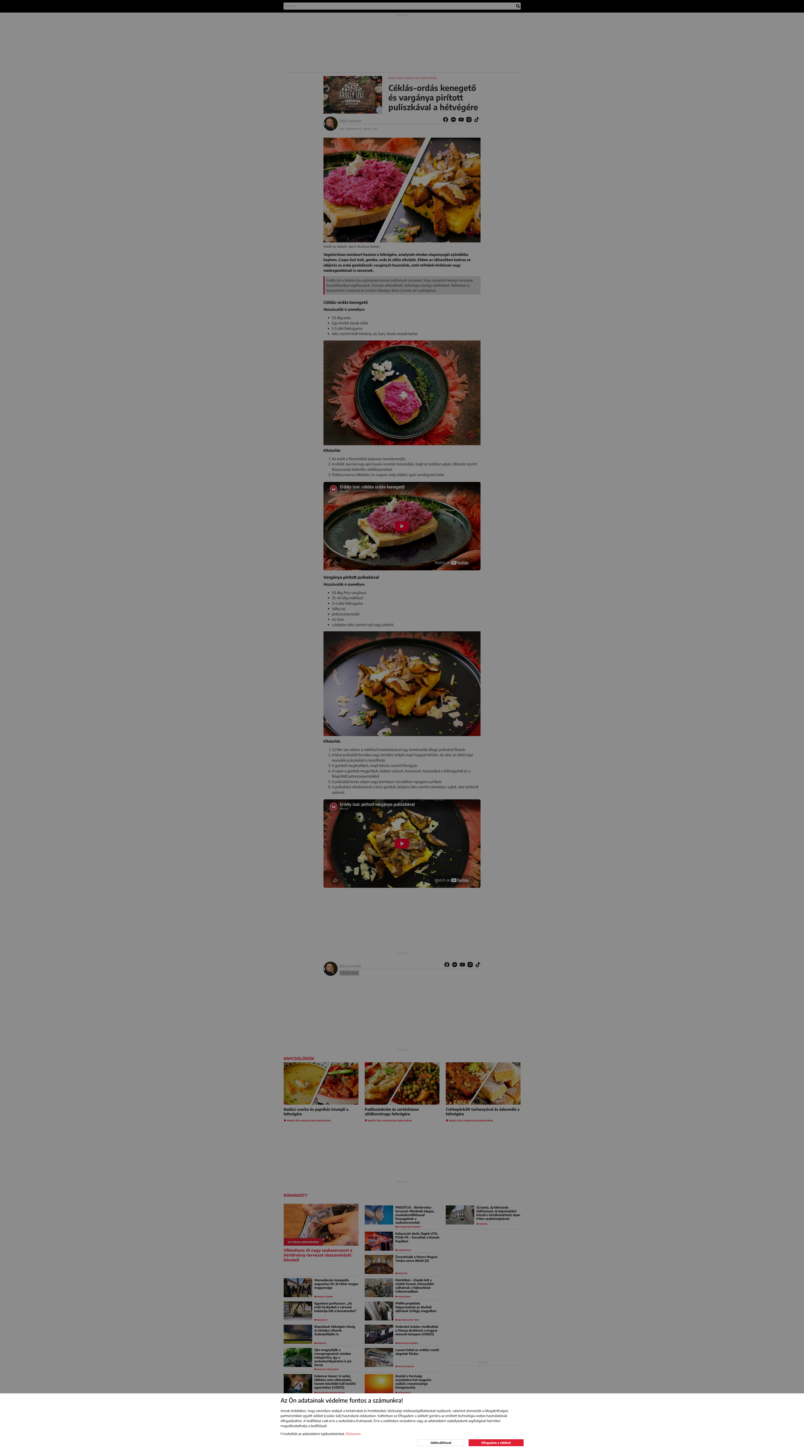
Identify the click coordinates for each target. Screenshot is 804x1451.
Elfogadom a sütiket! (496, 1443)
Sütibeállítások (440, 1443)
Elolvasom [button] (353, 1434)
